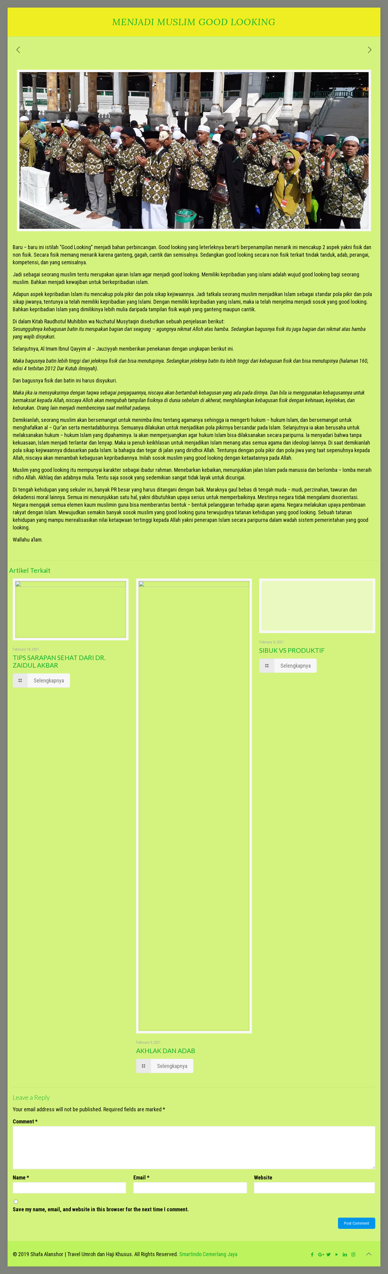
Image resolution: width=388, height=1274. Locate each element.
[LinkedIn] (345, 1254)
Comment (25, 1121)
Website (263, 1177)
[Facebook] (312, 1254)
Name (21, 1177)
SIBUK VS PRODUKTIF (292, 650)
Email (141, 1177)
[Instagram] (353, 1254)
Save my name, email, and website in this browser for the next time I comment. (101, 1209)
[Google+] (320, 1254)
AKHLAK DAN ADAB (165, 1050)
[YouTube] (337, 1254)
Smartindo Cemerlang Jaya (208, 1254)
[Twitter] (329, 1254)
